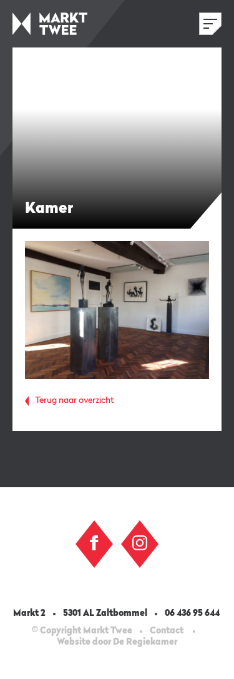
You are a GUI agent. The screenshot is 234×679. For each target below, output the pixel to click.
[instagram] (139, 542)
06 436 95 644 (193, 613)
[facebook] (94, 542)
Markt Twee (49, 23)
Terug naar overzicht (74, 400)
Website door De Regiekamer (117, 642)
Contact (166, 631)
